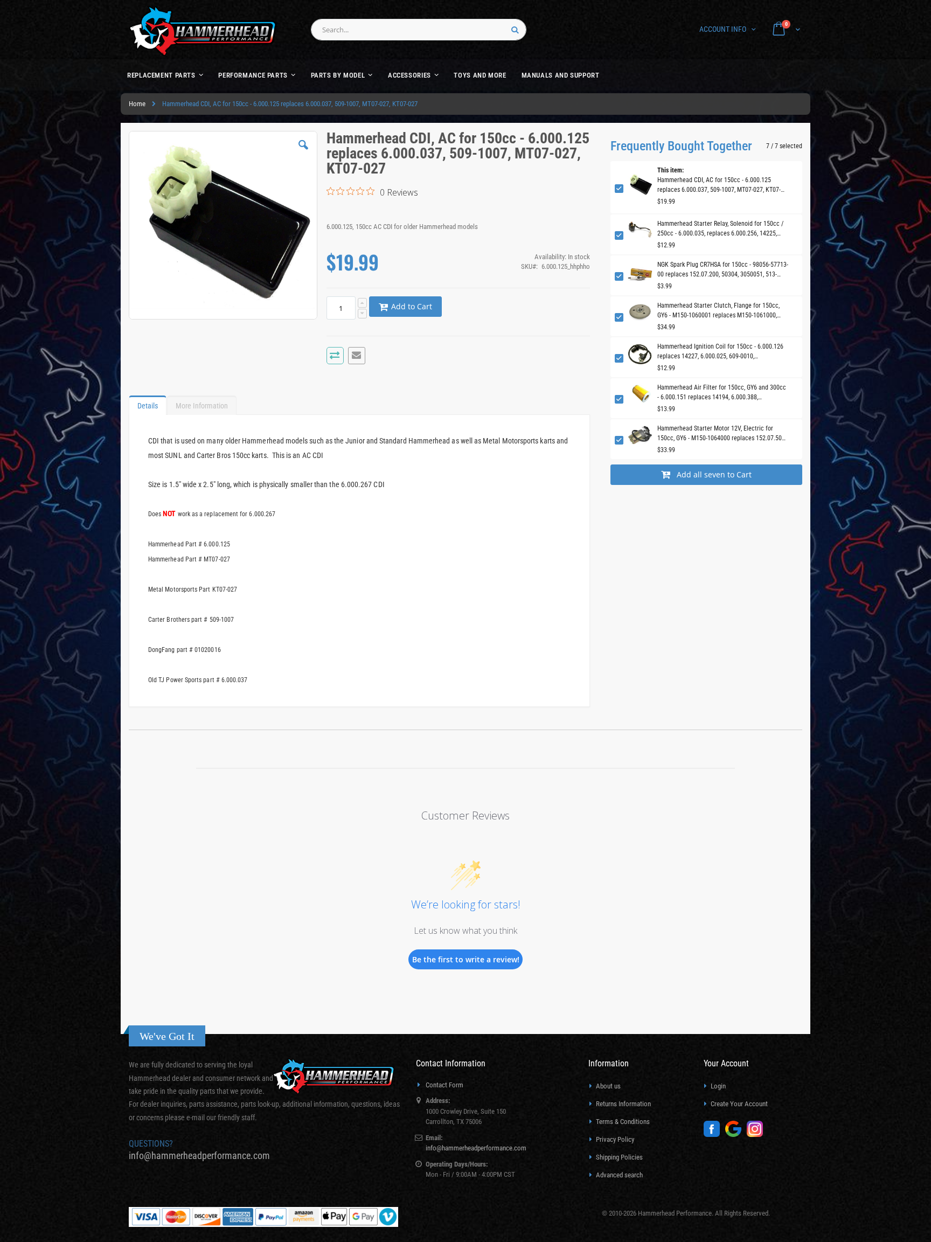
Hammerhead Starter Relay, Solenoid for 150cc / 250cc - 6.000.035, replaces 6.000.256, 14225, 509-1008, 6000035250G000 (720, 229)
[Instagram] (757, 1134)
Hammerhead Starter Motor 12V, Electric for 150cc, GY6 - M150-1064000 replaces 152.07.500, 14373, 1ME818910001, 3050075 (721, 434)
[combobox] (418, 29)
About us (608, 1086)
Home (137, 104)
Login (718, 1086)
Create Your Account (739, 1104)
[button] (303, 153)
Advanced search (619, 1175)
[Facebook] (714, 1134)
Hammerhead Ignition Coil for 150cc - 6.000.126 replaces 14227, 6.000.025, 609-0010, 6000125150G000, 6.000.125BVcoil (720, 352)
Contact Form (444, 1085)
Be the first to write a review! (465, 959)
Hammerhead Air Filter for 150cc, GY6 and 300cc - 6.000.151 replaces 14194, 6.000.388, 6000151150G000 (721, 393)
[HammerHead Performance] (203, 31)
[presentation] (147, 403)
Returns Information (623, 1104)
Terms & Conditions (623, 1122)
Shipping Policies (619, 1157)
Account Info (722, 29)
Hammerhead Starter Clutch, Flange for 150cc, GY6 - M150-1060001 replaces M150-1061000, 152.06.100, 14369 (718, 311)
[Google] (736, 1134)
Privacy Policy (615, 1139)
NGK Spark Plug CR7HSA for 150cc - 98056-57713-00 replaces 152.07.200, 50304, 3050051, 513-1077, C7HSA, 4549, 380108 (722, 270)
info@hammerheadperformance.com (199, 1155)
